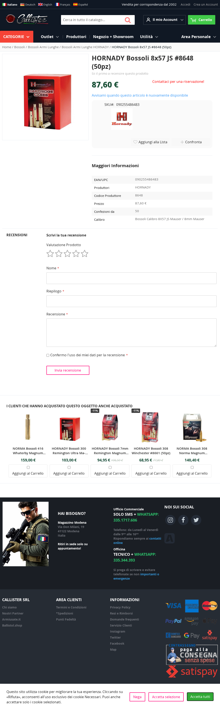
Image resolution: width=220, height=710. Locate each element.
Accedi (185, 4)
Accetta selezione (166, 697)
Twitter (115, 637)
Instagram (117, 631)
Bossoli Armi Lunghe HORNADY (86, 47)
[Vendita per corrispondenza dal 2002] (27, 19)
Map (113, 649)
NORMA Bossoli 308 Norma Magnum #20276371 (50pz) (192, 450)
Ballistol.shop (12, 625)
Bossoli (20, 47)
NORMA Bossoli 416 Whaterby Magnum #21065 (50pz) (28, 450)
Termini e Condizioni (71, 607)
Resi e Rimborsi (121, 613)
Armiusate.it (11, 619)
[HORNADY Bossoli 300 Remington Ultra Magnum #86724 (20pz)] (69, 411)
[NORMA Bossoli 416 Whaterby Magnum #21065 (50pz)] (28, 411)
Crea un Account (206, 4)
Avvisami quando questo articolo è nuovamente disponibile (140, 95)
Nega (137, 697)
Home (7, 47)
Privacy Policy (120, 607)
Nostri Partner (12, 613)
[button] (164, 20)
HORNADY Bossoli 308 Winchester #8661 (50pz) (151, 450)
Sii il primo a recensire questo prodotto (120, 73)
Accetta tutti (200, 696)
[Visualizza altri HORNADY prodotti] (122, 118)
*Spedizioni (64, 613)
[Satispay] (192, 677)
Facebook (117, 643)
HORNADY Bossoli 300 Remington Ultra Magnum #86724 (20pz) (69, 450)
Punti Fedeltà (66, 619)
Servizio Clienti (121, 625)
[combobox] (98, 20)
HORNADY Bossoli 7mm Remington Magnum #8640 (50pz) (110, 450)
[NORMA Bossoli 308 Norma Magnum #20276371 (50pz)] (192, 411)
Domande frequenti (124, 619)
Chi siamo (9, 607)
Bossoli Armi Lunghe (44, 47)
